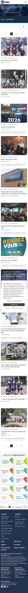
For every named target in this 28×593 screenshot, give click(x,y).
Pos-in (12, 195)
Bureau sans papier (6, 525)
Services (17, 517)
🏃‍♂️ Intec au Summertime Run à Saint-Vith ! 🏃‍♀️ (14, 399)
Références (17, 541)
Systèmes (18, 514)
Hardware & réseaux (20, 519)
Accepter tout (14, 304)
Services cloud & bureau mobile (19, 523)
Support (3, 544)
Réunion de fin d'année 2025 (9, 159)
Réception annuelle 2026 (8, 127)
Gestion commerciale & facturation (7, 522)
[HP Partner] (9, 507)
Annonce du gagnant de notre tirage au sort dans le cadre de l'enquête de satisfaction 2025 (13, 330)
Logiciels (4, 514)
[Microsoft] (4, 507)
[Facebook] (5, 586)
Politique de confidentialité (14, 301)
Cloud (3, 541)
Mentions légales (19, 547)
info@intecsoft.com (5, 577)
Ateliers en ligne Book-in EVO (12, 12)
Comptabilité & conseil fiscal (5, 517)
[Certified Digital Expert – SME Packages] (25, 507)
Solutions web (5, 538)
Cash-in (17, 195)
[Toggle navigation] (26, 2)
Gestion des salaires (6, 531)
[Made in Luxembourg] (13, 507)
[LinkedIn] (2, 586)
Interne (8, 62)
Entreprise (17, 544)
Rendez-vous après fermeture (9, 260)
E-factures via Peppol (7, 528)
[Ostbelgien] (18, 507)
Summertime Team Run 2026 (9, 60)
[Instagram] (7, 586)
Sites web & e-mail (20, 526)
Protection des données (5, 548)
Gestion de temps (5, 533)
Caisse (3, 536)
